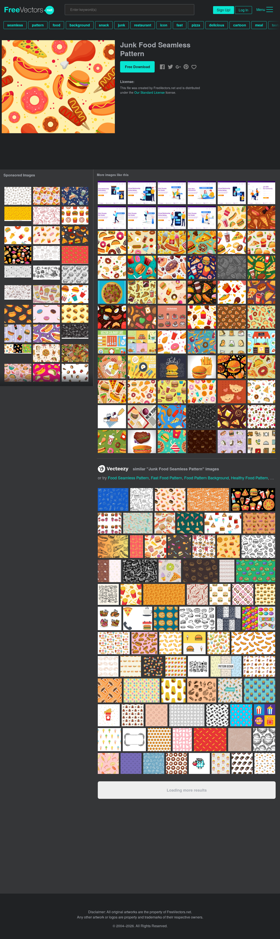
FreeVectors (29, 10)
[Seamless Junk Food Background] (172, 342)
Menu (260, 9)
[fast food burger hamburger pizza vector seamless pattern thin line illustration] (75, 373)
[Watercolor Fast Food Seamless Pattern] (172, 391)
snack (104, 25)
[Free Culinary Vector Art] (112, 342)
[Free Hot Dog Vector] (112, 416)
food (56, 25)
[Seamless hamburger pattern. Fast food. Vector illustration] (75, 314)
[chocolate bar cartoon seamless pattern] (242, 763)
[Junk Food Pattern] (261, 416)
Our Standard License (149, 92)
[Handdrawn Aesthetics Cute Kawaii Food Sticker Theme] (232, 441)
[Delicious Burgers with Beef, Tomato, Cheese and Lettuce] (202, 366)
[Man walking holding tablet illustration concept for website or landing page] (112, 217)
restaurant (142, 25)
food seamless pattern (128, 477)
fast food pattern (166, 477)
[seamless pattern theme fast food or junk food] (46, 235)
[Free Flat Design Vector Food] (142, 342)
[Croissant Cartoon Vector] (232, 391)
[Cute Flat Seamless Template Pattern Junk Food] (172, 441)
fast (180, 25)
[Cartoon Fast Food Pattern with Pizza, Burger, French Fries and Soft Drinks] (17, 333)
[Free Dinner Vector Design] (112, 366)
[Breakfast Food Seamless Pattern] (112, 317)
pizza (196, 25)
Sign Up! (223, 9)
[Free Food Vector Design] (142, 366)
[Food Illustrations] (172, 317)
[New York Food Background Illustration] (142, 416)
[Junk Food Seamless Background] (112, 242)
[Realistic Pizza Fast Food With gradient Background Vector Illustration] (112, 292)
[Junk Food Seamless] (261, 317)
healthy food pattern (249, 477)
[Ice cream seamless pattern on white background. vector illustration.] (109, 739)
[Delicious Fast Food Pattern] (232, 317)
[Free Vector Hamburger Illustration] (172, 366)
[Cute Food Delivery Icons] (261, 441)
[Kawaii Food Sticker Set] (232, 342)
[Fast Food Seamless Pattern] (261, 292)
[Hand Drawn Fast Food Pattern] (202, 441)
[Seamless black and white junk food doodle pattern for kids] (46, 255)
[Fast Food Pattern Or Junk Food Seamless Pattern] (202, 391)
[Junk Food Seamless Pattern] (232, 217)
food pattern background (206, 477)
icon (163, 25)
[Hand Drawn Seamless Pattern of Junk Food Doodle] (202, 416)
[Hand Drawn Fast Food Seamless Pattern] (232, 267)
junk (121, 25)
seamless (15, 25)
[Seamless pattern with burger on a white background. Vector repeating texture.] (264, 763)
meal (259, 25)
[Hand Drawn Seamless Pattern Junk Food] (232, 416)
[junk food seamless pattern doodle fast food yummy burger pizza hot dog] (17, 274)
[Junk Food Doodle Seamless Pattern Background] (232, 366)
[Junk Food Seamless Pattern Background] (172, 242)
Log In (243, 9)
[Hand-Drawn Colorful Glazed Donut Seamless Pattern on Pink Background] (46, 314)
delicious (216, 25)
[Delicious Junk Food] (142, 391)
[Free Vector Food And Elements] (261, 342)
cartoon (239, 25)
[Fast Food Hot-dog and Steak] (142, 441)
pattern (38, 25)
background (80, 25)
